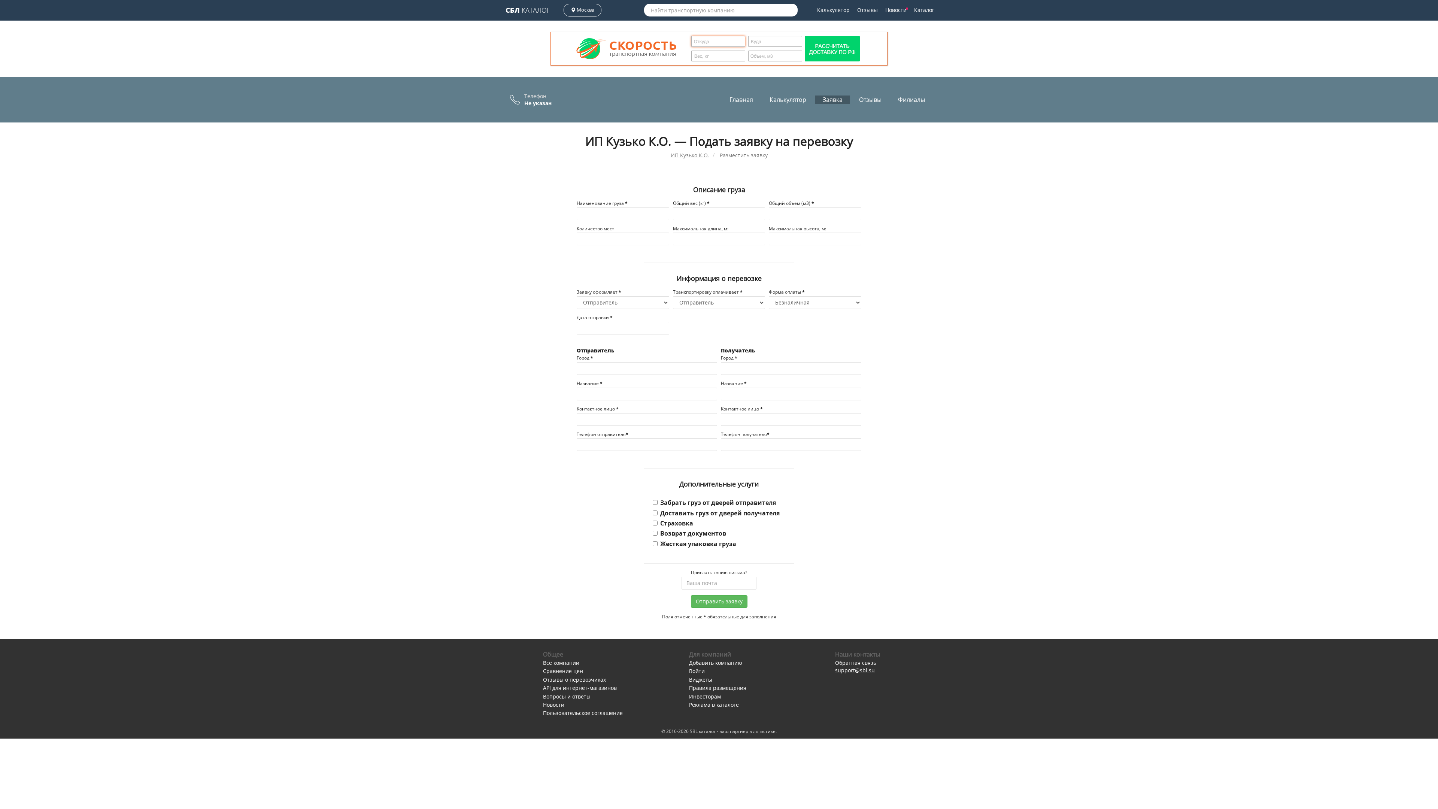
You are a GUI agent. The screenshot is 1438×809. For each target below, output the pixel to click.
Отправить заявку (719, 601)
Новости (896, 9)
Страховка (676, 523)
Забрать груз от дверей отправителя (718, 503)
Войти (697, 671)
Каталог (528, 10)
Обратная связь (855, 662)
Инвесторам (705, 696)
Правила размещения (717, 687)
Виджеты (700, 679)
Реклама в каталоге (714, 704)
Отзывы (867, 9)
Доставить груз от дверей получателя (720, 513)
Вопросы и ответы (567, 696)
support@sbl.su (855, 670)
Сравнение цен (563, 671)
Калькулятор (833, 9)
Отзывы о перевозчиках (574, 679)
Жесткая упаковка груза (698, 544)
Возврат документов (693, 533)
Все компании (561, 662)
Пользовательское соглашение (583, 712)
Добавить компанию (715, 662)
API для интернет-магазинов (580, 687)
